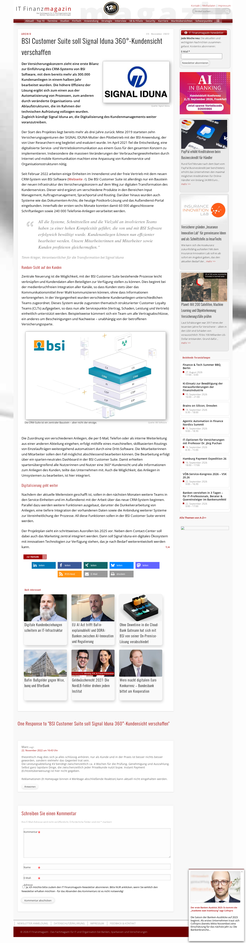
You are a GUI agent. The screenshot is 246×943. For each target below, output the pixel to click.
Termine (52, 21)
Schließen (242, 871)
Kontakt (195, 5)
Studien (64, 21)
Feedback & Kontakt (123, 923)
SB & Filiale (136, 21)
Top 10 (40, 21)
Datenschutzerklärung (69, 923)
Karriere (163, 21)
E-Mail (185, 51)
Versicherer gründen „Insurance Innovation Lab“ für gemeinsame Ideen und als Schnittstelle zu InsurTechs (203, 232)
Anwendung (91, 21)
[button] (218, 21)
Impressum (224, 5)
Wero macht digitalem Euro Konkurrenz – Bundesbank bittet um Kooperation (138, 685)
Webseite (75, 179)
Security (150, 21)
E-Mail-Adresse (32, 881)
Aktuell (29, 21)
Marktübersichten (181, 21)
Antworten (30, 786)
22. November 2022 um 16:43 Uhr (40, 750)
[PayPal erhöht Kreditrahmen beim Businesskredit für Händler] (204, 134)
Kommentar (32, 832)
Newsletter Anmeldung (32, 923)
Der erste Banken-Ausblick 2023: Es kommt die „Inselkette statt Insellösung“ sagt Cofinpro (214, 909)
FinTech (76, 21)
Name (32, 868)
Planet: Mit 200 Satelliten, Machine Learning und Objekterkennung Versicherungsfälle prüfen (202, 310)
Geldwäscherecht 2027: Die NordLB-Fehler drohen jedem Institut (91, 685)
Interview (120, 21)
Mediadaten (209, 5)
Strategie (106, 21)
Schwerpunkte (203, 21)
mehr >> (185, 184)
